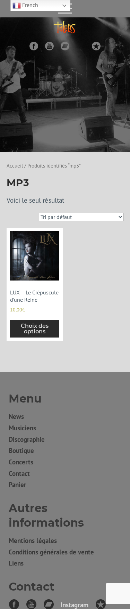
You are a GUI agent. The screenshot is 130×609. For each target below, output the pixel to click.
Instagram (80, 46)
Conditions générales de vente (51, 551)
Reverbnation (96, 46)
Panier (17, 484)
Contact (19, 473)
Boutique (21, 450)
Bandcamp (65, 46)
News (16, 416)
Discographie (27, 439)
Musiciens (22, 427)
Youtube (49, 46)
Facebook (33, 46)
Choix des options (35, 329)
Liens (16, 563)
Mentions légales (33, 540)
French (29, 4)
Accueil (15, 165)
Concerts (21, 461)
